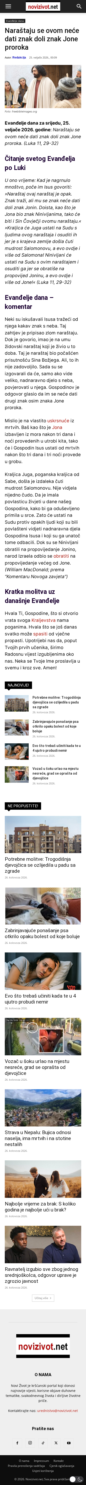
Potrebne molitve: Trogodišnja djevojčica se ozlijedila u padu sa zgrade (56, 702)
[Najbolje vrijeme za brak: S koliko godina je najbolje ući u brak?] (43, 1179)
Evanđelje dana (15, 20)
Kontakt (59, 1461)
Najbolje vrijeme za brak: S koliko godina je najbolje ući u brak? (40, 1207)
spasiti (40, 634)
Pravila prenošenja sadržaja (26, 1466)
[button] (8, 6)
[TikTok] (43, 1443)
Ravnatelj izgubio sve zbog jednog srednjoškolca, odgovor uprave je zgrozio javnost (41, 1275)
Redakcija (19, 57)
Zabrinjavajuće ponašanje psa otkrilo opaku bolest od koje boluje (55, 726)
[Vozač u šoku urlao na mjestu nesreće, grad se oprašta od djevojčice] (17, 774)
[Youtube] (69, 1443)
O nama (24, 1461)
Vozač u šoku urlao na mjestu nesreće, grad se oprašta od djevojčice (55, 773)
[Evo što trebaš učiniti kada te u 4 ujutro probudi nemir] (17, 751)
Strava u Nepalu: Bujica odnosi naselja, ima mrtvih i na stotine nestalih (38, 1138)
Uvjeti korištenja (43, 1471)
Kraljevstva (44, 620)
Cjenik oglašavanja (61, 1466)
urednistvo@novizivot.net (57, 1410)
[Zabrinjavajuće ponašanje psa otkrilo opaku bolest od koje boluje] (17, 727)
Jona (57, 427)
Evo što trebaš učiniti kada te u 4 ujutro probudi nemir (40, 999)
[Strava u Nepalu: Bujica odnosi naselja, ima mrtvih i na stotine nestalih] (43, 1108)
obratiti (61, 556)
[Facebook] (17, 1443)
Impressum (41, 1461)
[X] (56, 1443)
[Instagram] (30, 1443)
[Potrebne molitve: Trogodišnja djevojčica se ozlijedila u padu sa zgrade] (17, 703)
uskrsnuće (58, 420)
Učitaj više (41, 1298)
